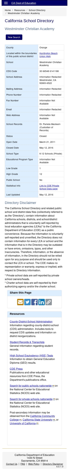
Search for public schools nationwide (31, 385)
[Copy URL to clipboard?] (48, 301)
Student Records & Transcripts (27, 342)
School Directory (37, 10)
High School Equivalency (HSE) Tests (31, 355)
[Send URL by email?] (20, 301)
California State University (37, 419)
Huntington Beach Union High (48, 55)
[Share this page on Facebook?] (34, 301)
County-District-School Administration (31, 321)
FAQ (23, 463)
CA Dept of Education (23, 3)
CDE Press (16, 369)
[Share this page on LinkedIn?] (41, 301)
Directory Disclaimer (53, 463)
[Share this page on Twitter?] (27, 301)
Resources (19, 10)
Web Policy (33, 463)
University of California (23, 423)
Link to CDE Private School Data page (49, 187)
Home (8, 10)
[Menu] (5, 3)
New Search (14, 37)
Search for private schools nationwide (31, 399)
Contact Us (11, 463)
